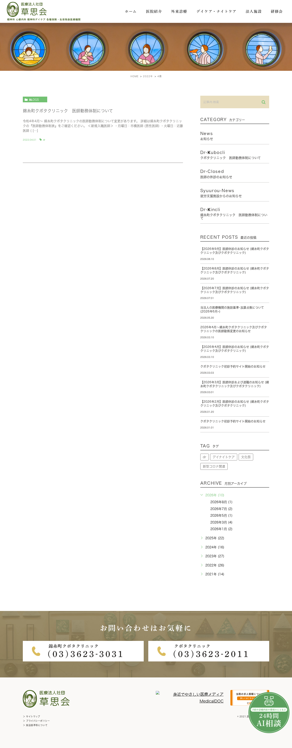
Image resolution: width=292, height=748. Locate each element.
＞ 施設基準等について (35, 725)
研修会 (277, 11)
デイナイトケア (224, 457)
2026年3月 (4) (221, 522)
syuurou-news (221, 193)
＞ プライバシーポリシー (36, 721)
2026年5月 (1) (221, 515)
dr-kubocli (230, 154)
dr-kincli (233, 213)
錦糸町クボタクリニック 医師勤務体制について (68, 111)
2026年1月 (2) (221, 529)
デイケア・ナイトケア (216, 11)
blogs (34, 99)
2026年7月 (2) (221, 508)
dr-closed (216, 173)
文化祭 (246, 457)
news (206, 135)
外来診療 (179, 11)
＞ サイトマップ (31, 716)
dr (44, 140)
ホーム (131, 11)
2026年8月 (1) (221, 502)
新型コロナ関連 (214, 466)
